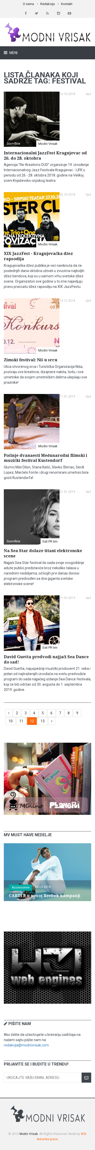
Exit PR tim (50, 541)
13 (43, 721)
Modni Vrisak (48, 144)
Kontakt (66, 4)
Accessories (21, 887)
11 (21, 721)
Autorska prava (47, 1139)
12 (32, 721)
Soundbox (13, 143)
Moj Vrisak (14, 350)
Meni (13, 53)
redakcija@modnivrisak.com (26, 1045)
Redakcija (47, 4)
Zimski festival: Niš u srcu (30, 360)
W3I (83, 1134)
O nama (28, 4)
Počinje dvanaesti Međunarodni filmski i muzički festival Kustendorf (45, 458)
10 (11, 721)
